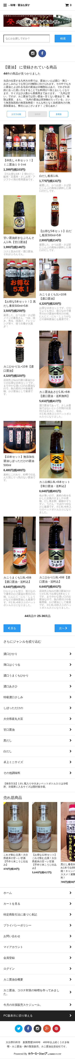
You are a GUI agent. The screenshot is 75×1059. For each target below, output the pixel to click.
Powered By (21, 1054)
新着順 (59, 114)
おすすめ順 (16, 114)
